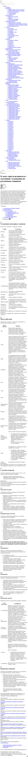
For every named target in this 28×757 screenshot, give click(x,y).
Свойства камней (12, 59)
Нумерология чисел (12, 81)
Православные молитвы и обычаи (16, 77)
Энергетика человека (13, 20)
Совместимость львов (13, 111)
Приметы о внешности (13, 89)
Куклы (9, 56)
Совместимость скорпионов (14, 116)
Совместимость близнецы (14, 106)
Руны (7, 100)
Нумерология (9, 79)
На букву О (10, 135)
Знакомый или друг (11, 211)
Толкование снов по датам (14, 160)
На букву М (10, 133)
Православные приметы (13, 84)
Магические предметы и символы (13, 54)
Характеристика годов (13, 26)
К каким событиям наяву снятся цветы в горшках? (12, 723)
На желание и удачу (12, 29)
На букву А (10, 121)
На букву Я (10, 149)
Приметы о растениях (13, 94)
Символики (11, 60)
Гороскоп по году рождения (14, 22)
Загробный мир (9, 48)
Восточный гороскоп (10, 21)
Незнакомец (9, 215)
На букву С (10, 138)
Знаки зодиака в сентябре (14, 51)
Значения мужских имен (13, 153)
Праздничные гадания (13, 35)
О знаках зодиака (12, 13)
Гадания (7, 27)
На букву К (10, 130)
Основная (8, 7)
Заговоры (8, 39)
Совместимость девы (13, 109)
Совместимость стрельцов (14, 117)
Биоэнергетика (9, 15)
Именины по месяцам (13, 155)
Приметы (8, 83)
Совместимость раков (13, 114)
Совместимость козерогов (14, 110)
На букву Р (10, 137)
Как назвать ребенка (12, 156)
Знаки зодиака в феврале (13, 53)
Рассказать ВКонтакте (5, 738)
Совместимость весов (13, 107)
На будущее (10, 28)
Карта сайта (5, 747)
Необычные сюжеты (11, 216)
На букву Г (10, 124)
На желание (11, 42)
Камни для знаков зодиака (14, 55)
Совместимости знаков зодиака (13, 104)
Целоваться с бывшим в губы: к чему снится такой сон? (13, 718)
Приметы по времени (13, 96)
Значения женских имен (13, 151)
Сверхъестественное (10, 102)
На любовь (10, 33)
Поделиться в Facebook (16, 738)
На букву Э (10, 148)
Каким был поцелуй (8, 217)
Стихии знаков (11, 14)
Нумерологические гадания (14, 80)
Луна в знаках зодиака (13, 12)
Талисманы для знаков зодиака (15, 61)
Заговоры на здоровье (13, 40)
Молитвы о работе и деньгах (14, 70)
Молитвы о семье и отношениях (15, 71)
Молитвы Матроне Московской (15, 64)
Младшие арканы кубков (13, 163)
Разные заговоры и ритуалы (14, 47)
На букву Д (10, 126)
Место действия (7, 209)
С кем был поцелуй (8, 210)
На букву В (10, 123)
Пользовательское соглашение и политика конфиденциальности (12, 745)
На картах (10, 30)
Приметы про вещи (12, 97)
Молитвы (8, 62)
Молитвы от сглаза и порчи (14, 73)
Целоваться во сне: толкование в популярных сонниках (13, 727)
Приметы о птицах (12, 93)
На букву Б (10, 122)
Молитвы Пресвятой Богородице (15, 74)
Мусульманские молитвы (14, 76)
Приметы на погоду (12, 88)
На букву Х (10, 143)
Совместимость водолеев (14, 108)
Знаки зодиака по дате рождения (13, 49)
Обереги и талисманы (13, 57)
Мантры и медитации (13, 16)
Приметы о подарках (13, 91)
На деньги (10, 41)
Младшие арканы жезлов (13, 162)
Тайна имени (9, 150)
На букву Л (10, 131)
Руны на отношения (12, 101)
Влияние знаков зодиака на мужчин (16, 10)
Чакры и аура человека (13, 19)
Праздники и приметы (13, 86)
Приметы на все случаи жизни (15, 87)
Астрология (8, 8)
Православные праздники (11, 82)
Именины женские (12, 154)
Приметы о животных (13, 90)
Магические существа (13, 103)
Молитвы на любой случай (14, 67)
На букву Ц (10, 144)
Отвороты (10, 43)
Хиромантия (11, 36)
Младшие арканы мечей (13, 164)
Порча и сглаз (11, 44)
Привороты (10, 46)
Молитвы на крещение (13, 66)
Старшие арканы (12, 168)
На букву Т (10, 140)
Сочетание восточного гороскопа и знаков (17, 24)
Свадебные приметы (13, 98)
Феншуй (10, 17)
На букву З (10, 128)
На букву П (10, 136)
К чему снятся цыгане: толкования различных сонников (13, 735)
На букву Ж (10, 127)
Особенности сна (12, 158)
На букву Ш (11, 147)
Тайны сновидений (10, 157)
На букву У (10, 141)
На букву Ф (10, 142)
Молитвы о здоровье (13, 69)
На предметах (11, 34)
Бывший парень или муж (12, 213)
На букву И (10, 129)
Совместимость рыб (12, 115)
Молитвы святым (12, 75)
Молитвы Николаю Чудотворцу (15, 68)
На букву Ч (10, 145)
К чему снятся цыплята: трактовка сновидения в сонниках (14, 732)
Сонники (8, 120)
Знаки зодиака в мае (12, 50)
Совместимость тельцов (13, 118)
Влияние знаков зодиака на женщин (16, 9)
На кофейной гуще (12, 32)
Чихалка (10, 37)
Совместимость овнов (13, 113)
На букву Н (10, 134)
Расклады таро (11, 167)
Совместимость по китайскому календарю (17, 23)
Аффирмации (11, 63)
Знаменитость (10, 214)
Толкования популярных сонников (11, 208)
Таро (7, 161)
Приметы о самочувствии (14, 95)
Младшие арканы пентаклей (14, 165)
